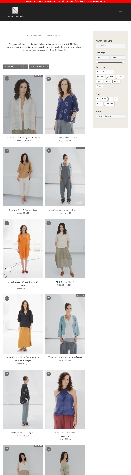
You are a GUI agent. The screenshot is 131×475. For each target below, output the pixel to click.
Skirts (107, 82)
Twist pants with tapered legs (23, 210)
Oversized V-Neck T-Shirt (65, 138)
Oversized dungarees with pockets (64, 210)
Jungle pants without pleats (23, 433)
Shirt (99, 82)
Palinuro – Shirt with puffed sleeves (23, 138)
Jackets (110, 77)
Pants (119, 77)
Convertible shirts (104, 72)
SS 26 (116, 82)
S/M (104, 99)
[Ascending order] (26, 66)
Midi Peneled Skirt (65, 282)
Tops (99, 86)
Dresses (100, 77)
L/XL (99, 104)
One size (109, 104)
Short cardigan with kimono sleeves (65, 357)
